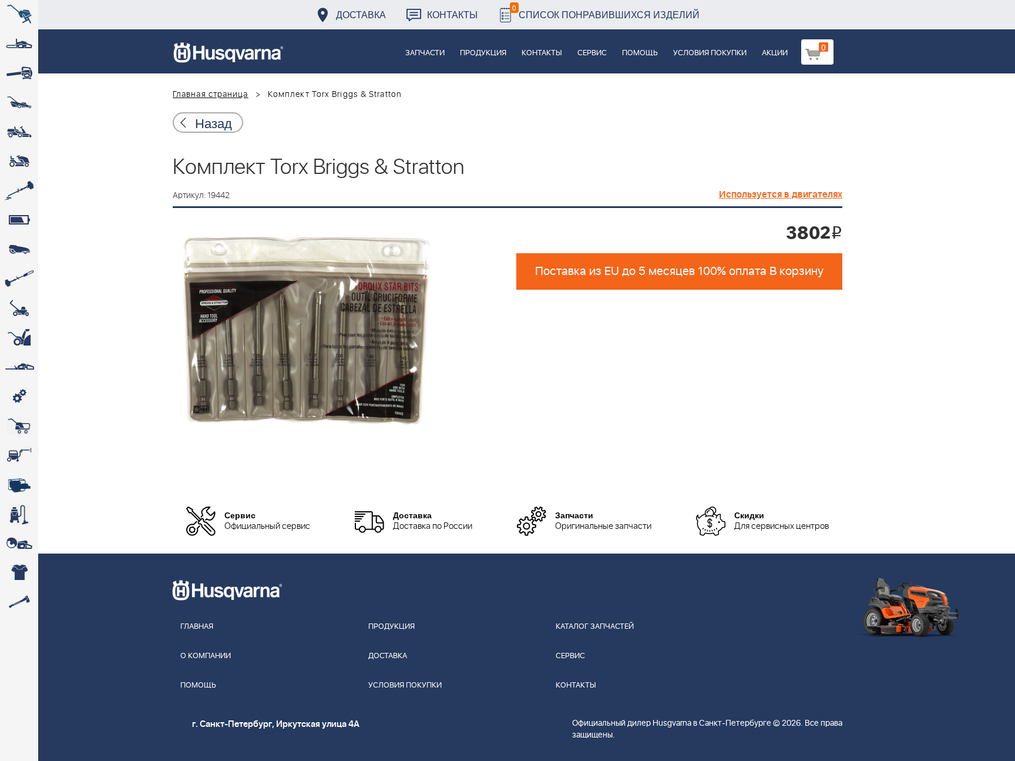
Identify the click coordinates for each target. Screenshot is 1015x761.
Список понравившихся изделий (606, 11)
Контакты (452, 14)
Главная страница (210, 94)
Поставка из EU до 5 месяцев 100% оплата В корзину (679, 271)
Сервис (592, 53)
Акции (775, 53)
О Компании (205, 656)
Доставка (361, 14)
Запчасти (425, 53)
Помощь (640, 53)
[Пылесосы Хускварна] (19, 514)
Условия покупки (710, 53)
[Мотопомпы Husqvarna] (19, 484)
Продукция (483, 53)
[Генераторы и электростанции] (19, 426)
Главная (196, 626)
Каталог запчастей (595, 626)
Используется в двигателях (780, 194)
